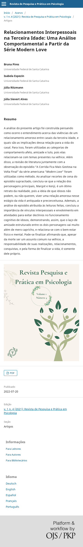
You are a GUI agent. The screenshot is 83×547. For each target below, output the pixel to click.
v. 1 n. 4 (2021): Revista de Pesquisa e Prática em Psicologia (37, 16)
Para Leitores (13, 449)
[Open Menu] (4, 4)
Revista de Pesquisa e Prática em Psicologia (37, 4)
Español (11, 495)
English (10, 489)
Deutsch (11, 483)
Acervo (19, 13)
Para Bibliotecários (16, 460)
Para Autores (13, 454)
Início (7, 13)
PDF (11, 373)
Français (11, 501)
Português (12, 507)
